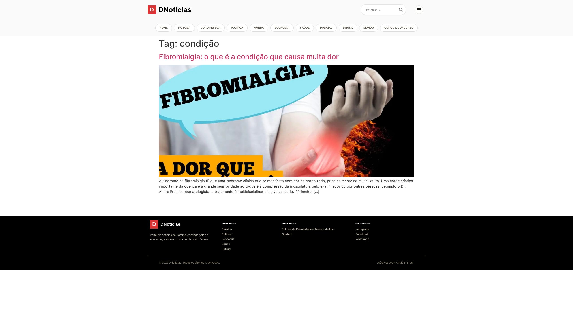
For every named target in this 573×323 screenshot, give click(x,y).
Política (237, 27)
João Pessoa (210, 27)
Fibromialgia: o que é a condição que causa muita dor (249, 56)
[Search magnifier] (401, 10)
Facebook (362, 234)
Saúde (305, 27)
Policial (326, 27)
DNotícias (175, 10)
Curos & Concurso (398, 27)
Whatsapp (362, 239)
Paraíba (184, 27)
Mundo (259, 27)
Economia (282, 27)
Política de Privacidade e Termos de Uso (308, 229)
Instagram (362, 229)
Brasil (348, 27)
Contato (287, 234)
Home (164, 27)
